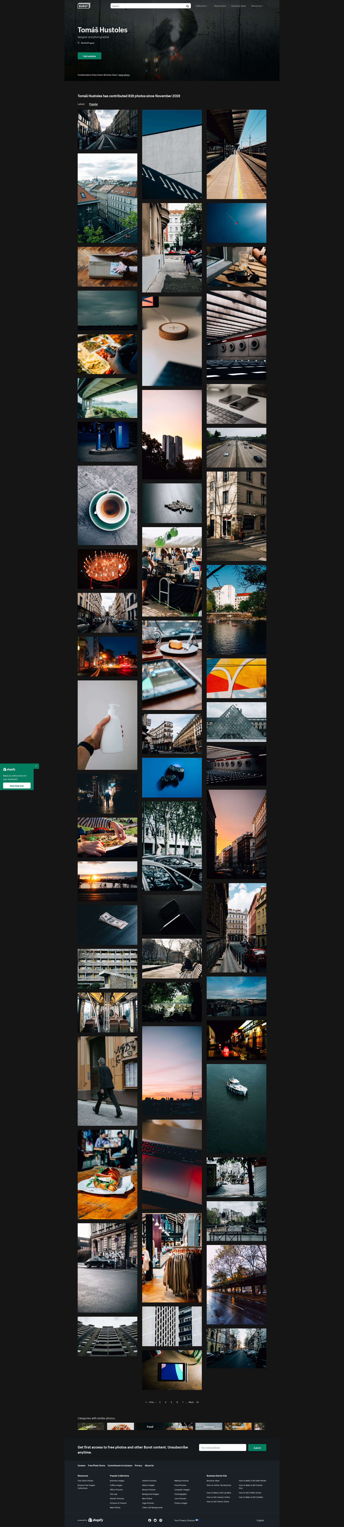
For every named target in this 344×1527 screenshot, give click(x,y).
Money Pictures (148, 1489)
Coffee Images (116, 1485)
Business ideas (238, 5)
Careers (81, 1465)
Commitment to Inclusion (120, 1465)
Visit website (89, 56)
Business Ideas (213, 1480)
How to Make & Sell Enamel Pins (250, 1487)
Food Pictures (180, 1485)
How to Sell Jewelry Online (218, 1496)
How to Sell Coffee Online (250, 1492)
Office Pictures (116, 1489)
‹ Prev (151, 1402)
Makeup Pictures (181, 1480)
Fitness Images (180, 1502)
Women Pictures (117, 1498)
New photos (220, 5)
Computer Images (182, 1489)
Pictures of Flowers (118, 1502)
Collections (201, 5)
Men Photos (147, 1498)
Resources (256, 5)
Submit (257, 1447)
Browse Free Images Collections (86, 1487)
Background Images (150, 1493)
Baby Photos (115, 1507)
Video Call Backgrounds (152, 1507)
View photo (124, 74)
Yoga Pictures (148, 1502)
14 (197, 1402)
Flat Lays (113, 1493)
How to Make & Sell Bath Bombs (252, 1480)
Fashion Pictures (149, 1480)
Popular (93, 104)
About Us (149, 1465)
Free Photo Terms (96, 1465)
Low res (127, 146)
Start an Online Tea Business (219, 1485)
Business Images (117, 1480)
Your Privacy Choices (184, 1520)
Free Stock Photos (85, 1480)
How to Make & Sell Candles (251, 1496)
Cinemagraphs (180, 1493)
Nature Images (148, 1485)
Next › (192, 1402)
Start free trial (17, 785)
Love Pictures (180, 1498)
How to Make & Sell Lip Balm (219, 1492)
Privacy (138, 1465)
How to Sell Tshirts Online (218, 1501)
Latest (81, 104)
